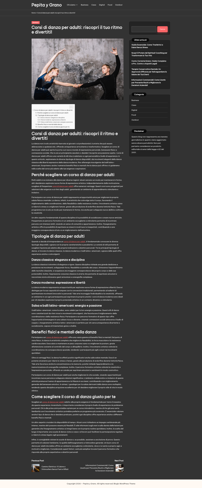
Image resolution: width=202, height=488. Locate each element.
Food (134, 115)
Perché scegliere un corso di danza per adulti (52, 113)
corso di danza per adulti (74, 241)
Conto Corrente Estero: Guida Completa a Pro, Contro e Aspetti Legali (149, 62)
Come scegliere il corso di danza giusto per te (53, 127)
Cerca (162, 29)
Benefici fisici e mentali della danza (50, 124)
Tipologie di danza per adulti (48, 115)
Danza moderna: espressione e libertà (53, 120)
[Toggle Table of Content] (70, 107)
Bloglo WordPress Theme (124, 484)
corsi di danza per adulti (62, 186)
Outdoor (135, 120)
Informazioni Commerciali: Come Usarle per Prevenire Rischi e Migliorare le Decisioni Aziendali (148, 82)
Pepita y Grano (47, 5)
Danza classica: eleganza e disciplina (52, 117)
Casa (134, 105)
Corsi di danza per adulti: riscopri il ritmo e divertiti (53, 110)
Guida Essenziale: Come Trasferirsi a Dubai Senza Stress (147, 46)
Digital (134, 110)
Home (34, 13)
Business (36, 22)
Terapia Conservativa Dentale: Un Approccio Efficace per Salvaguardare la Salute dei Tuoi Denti (149, 72)
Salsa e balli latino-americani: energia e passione (57, 122)
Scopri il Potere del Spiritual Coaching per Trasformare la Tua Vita (149, 54)
